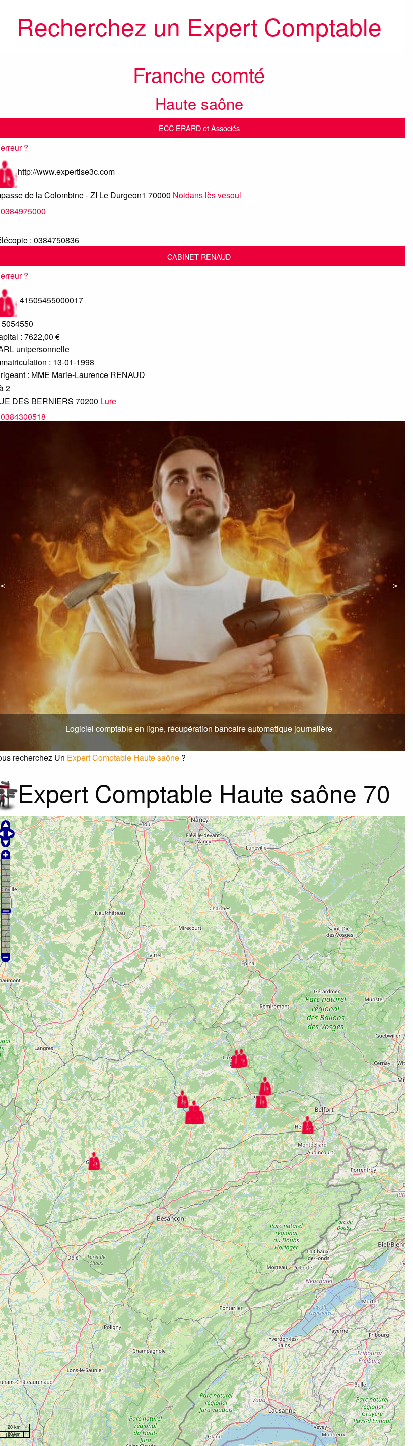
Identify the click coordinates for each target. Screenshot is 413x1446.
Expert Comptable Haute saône (123, 757)
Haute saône (199, 103)
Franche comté (199, 73)
